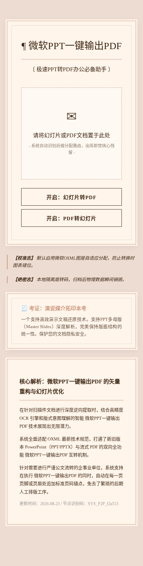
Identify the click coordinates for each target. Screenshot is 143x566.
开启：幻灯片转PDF (71, 197)
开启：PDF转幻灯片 (71, 218)
